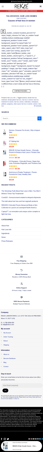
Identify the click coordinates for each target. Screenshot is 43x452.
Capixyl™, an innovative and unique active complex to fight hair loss (21, 213)
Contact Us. (16, 398)
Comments (38, 106)
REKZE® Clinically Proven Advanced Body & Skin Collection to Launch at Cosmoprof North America (19, 206)
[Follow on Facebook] (1, 439)
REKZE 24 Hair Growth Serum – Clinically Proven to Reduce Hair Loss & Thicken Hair (25, 446)
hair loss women (19, 102)
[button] (3, 6)
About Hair (5, 225)
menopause (35, 102)
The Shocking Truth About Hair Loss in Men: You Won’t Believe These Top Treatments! (21, 192)
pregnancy (10, 104)
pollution (4, 104)
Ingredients (5, 233)
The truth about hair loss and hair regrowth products (20, 201)
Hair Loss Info (21, 18)
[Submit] (40, 118)
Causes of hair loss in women (21, 21)
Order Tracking (8, 337)
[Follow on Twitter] (8, 439)
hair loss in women (27, 100)
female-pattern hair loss (14, 100)
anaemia (24, 97)
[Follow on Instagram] (5, 439)
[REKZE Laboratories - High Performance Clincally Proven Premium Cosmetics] (21, 6)
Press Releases (7, 241)
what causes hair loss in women (23, 104)
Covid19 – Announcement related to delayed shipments (21, 197)
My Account (7, 333)
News (4, 237)
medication (27, 102)
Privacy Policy (31, 397)
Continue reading (21, 91)
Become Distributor (10, 358)
